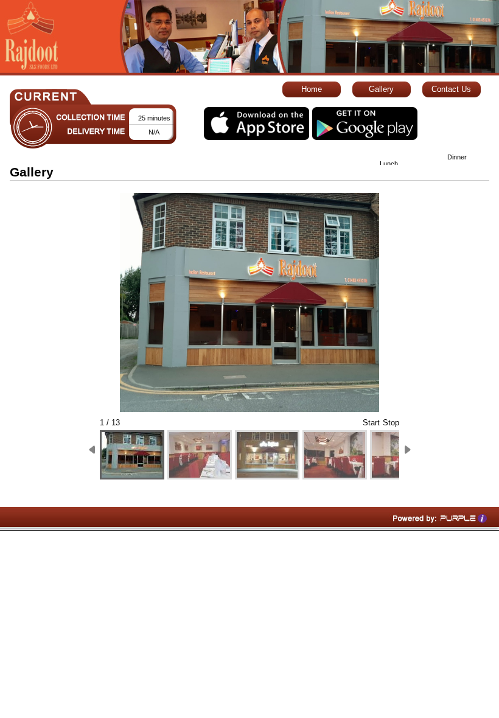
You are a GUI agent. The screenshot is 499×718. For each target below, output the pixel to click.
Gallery (381, 89)
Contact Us (451, 89)
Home (311, 89)
